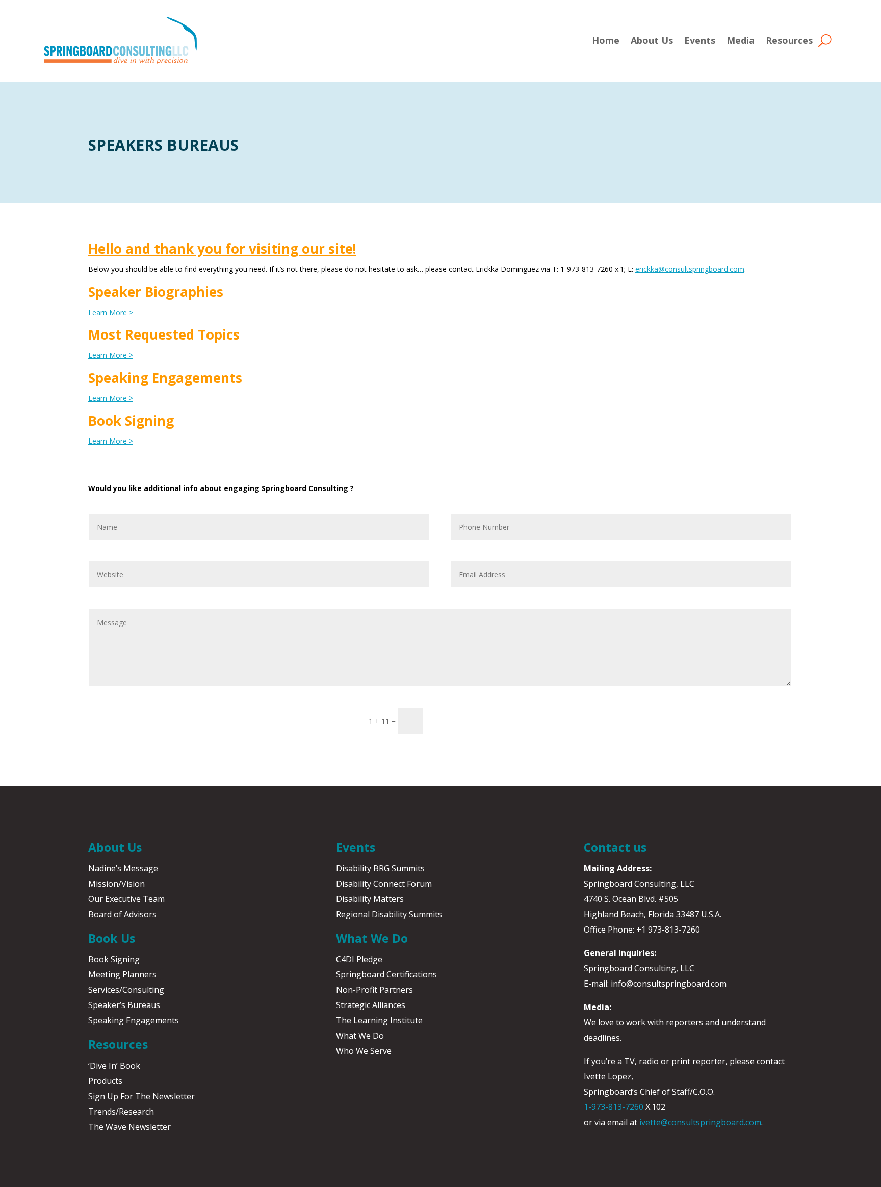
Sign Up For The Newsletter (141, 1096)
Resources (789, 40)
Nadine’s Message (123, 868)
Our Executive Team (126, 899)
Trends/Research (121, 1111)
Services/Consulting (126, 989)
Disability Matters (370, 899)
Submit (456, 720)
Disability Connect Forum (384, 883)
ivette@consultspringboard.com (700, 1122)
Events (699, 40)
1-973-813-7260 (613, 1107)
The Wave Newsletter (129, 1126)
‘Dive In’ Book (114, 1065)
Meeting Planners (122, 974)
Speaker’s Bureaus (124, 1005)
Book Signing (114, 959)
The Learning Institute (379, 1020)
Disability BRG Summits (380, 868)
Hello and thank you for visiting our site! (222, 249)
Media (741, 40)
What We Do (360, 1035)
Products (105, 1081)
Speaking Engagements (133, 1020)
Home (605, 40)
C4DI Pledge (359, 959)
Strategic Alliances (370, 1005)
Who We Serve (364, 1050)
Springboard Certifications (386, 974)
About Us (652, 40)
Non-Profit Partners (374, 989)
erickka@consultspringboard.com (689, 269)
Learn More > (110, 312)
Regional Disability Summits (389, 914)
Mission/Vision (116, 883)
